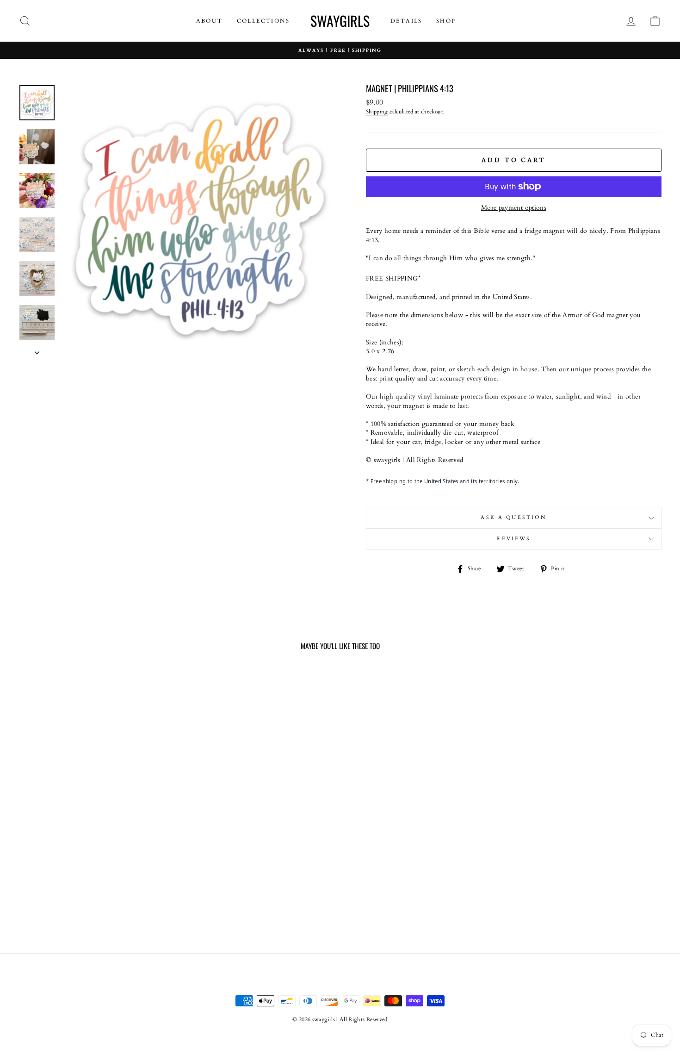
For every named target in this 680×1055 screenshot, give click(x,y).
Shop (446, 21)
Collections (263, 21)
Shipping (377, 111)
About (209, 21)
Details (406, 21)
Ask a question (513, 517)
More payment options (513, 207)
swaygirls (340, 20)
